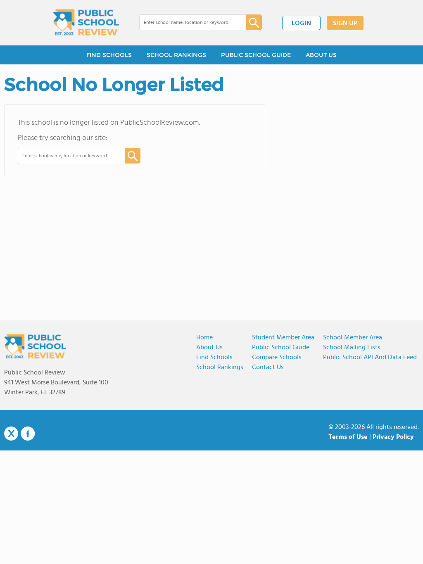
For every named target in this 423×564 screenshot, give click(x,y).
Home (204, 338)
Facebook (28, 433)
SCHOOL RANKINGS (176, 55)
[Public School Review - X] (11, 434)
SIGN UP (345, 23)
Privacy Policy (393, 437)
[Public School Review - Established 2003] (86, 22)
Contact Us (268, 367)
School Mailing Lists (351, 348)
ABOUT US (321, 55)
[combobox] (187, 22)
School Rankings (219, 367)
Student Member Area (283, 338)
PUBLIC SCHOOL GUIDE (256, 55)
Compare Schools (277, 358)
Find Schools (214, 358)
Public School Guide (280, 348)
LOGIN (301, 23)
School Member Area (352, 338)
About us (209, 348)
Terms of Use (348, 437)
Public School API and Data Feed (370, 358)
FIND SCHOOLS (109, 55)
